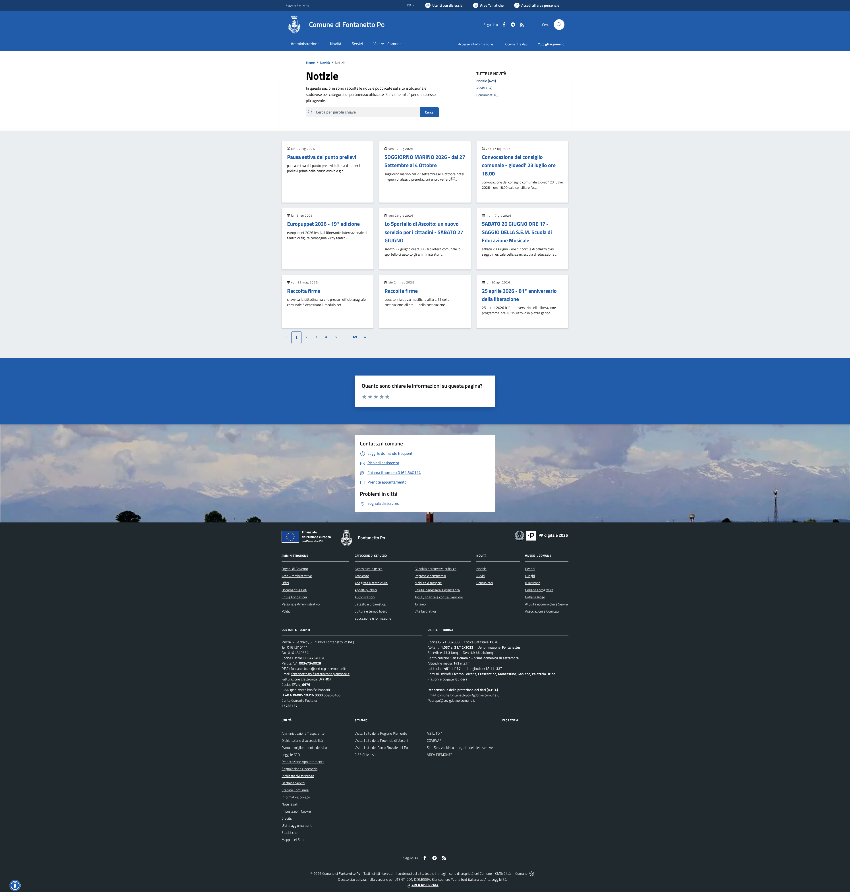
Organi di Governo (295, 568)
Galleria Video (535, 597)
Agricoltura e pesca (368, 568)
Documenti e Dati (294, 590)
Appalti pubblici (366, 590)
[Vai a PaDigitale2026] (541, 535)
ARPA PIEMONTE (439, 754)
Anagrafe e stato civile (371, 583)
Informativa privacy (296, 797)
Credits (287, 818)
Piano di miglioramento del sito (304, 747)
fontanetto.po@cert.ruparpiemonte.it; (318, 668)
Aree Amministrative (297, 575)
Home (310, 62)
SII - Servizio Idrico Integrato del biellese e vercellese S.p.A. (470, 747)
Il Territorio (532, 583)
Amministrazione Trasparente (303, 733)
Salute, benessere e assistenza (437, 590)
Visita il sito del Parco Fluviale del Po (381, 747)
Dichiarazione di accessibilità (302, 740)
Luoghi (530, 575)
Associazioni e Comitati (542, 611)
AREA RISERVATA (425, 885)
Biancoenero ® (442, 879)
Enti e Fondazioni (294, 597)
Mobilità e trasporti (428, 583)
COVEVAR (434, 740)
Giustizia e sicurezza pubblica (435, 568)
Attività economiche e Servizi (546, 604)
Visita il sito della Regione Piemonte (381, 733)
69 (355, 337)
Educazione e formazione (373, 618)
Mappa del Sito (292, 839)
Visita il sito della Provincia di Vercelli (381, 740)
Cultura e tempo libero (371, 611)
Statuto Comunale (295, 790)
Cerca (429, 112)
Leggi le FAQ (291, 754)
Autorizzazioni (365, 597)
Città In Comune (515, 873)
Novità (323, 62)
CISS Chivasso (365, 754)
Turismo (420, 604)
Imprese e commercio (430, 575)
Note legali (290, 804)
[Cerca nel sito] (559, 24)
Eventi (530, 568)
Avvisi (480, 575)
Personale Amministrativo (301, 604)
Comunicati (484, 583)
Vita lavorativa (425, 611)
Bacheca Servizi (293, 783)
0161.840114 (297, 647)
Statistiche (290, 832)
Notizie (481, 568)
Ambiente (362, 575)
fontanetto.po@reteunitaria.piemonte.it (320, 673)
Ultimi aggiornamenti (297, 825)
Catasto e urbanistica (370, 604)
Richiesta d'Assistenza (298, 775)
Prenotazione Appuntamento (303, 761)
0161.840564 (298, 652)
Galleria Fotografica (539, 590)
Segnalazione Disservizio (299, 768)
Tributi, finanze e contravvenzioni (439, 597)
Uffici (285, 583)
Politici (286, 611)
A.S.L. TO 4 (435, 733)
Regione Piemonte (297, 5)
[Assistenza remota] (532, 873)
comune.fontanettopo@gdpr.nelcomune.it (468, 695)
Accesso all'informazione (475, 44)
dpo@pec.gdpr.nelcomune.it (455, 700)
